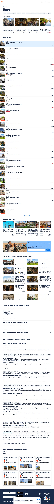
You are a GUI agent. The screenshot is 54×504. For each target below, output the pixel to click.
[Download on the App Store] (20, 496)
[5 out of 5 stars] (11, 459)
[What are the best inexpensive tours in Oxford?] (50, 336)
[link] (27, 44)
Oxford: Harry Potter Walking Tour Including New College (43, 473)
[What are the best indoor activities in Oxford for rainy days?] (50, 332)
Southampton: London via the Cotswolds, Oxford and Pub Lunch (43, 458)
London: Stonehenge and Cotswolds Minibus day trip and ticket (26, 473)
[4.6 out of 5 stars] (5, 454)
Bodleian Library (5, 312)
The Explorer (40, 498)
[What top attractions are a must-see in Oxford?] (50, 308)
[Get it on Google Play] (20, 493)
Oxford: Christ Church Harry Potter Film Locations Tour (10, 473)
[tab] (7, 431)
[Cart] (45, 1)
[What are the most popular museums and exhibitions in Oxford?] (50, 339)
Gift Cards (40, 497)
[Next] (53, 26)
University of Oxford (6, 310)
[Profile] (51, 1)
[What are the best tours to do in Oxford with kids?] (50, 326)
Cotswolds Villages (30, 390)
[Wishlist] (42, 1)
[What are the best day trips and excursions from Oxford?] (50, 322)
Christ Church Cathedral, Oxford (8, 313)
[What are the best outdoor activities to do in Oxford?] (50, 329)
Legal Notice (26, 493)
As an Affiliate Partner (47, 494)
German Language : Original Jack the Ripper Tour (27, 457)
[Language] (48, 1)
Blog (39, 494)
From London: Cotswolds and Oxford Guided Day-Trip (10, 458)
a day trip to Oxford (24, 359)
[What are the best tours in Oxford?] (50, 319)
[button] (27, 44)
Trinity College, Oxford (6, 314)
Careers (40, 493)
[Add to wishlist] (13, 19)
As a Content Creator (47, 493)
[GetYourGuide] (2, 1)
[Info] (6, 39)
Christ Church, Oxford (6, 311)
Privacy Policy (27, 494)
